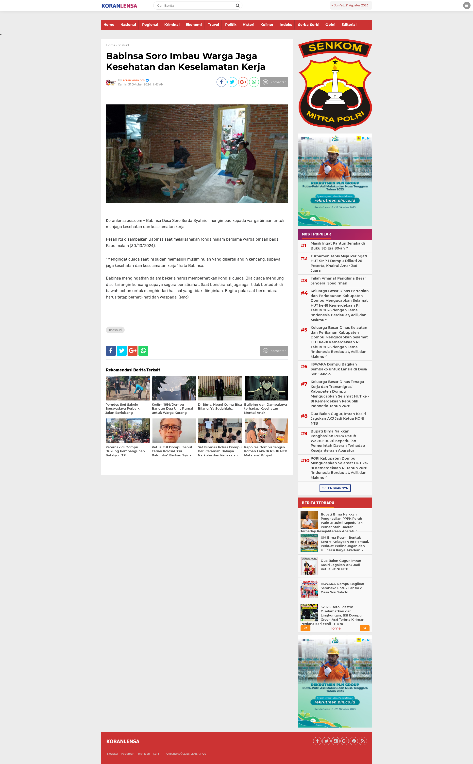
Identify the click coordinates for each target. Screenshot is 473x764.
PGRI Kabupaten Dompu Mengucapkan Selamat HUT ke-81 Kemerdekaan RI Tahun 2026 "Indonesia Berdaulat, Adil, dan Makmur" (339, 468)
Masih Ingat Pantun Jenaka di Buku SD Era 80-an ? (338, 245)
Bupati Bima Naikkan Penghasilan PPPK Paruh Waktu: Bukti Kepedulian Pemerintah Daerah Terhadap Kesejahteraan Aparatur (338, 441)
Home (108, 24)
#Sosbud (115, 330)
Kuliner (266, 24)
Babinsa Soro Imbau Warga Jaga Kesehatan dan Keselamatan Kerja (186, 61)
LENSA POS (198, 753)
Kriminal (172, 24)
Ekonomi (194, 24)
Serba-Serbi (308, 24)
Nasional (128, 24)
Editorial (348, 24)
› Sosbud (122, 45)
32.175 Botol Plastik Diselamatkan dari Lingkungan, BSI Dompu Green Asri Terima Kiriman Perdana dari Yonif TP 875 (332, 615)
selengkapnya (335, 488)
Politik (230, 24)
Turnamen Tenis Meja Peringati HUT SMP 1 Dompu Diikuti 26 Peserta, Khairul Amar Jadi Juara (339, 263)
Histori (248, 24)
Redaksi (112, 753)
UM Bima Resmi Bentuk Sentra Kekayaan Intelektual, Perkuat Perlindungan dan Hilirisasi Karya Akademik (345, 543)
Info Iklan (143, 753)
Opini (330, 24)
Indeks (286, 24)
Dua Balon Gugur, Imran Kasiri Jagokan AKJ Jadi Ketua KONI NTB (338, 419)
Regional (150, 24)
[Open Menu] (467, 5)
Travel (213, 24)
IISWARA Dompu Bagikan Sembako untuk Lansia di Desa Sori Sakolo (339, 369)
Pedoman (127, 753)
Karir (156, 753)
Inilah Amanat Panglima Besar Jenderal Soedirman (338, 280)
